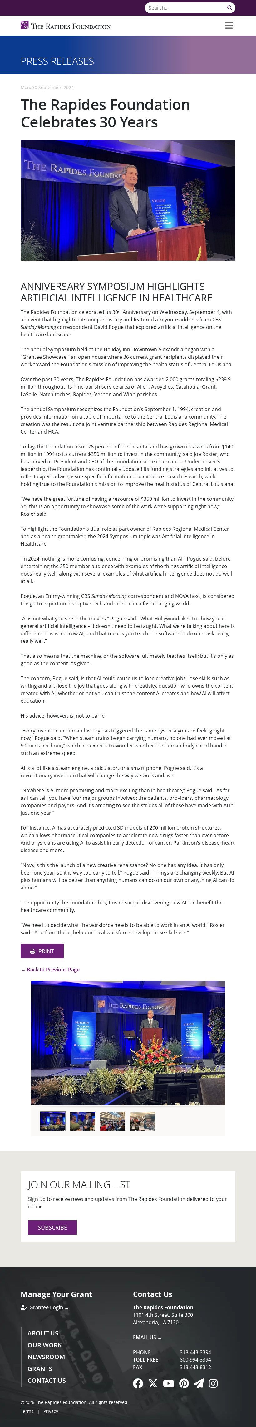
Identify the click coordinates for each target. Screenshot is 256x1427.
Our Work (44, 1345)
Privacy (50, 1411)
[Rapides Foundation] (66, 26)
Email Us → (147, 1337)
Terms (27, 1411)
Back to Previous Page (53, 969)
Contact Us (46, 1380)
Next (217, 1041)
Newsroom (46, 1357)
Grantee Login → (48, 1307)
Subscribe (52, 1227)
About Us (42, 1333)
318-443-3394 (195, 1352)
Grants (39, 1368)
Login (4, 1422)
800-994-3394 (195, 1359)
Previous (38, 1041)
